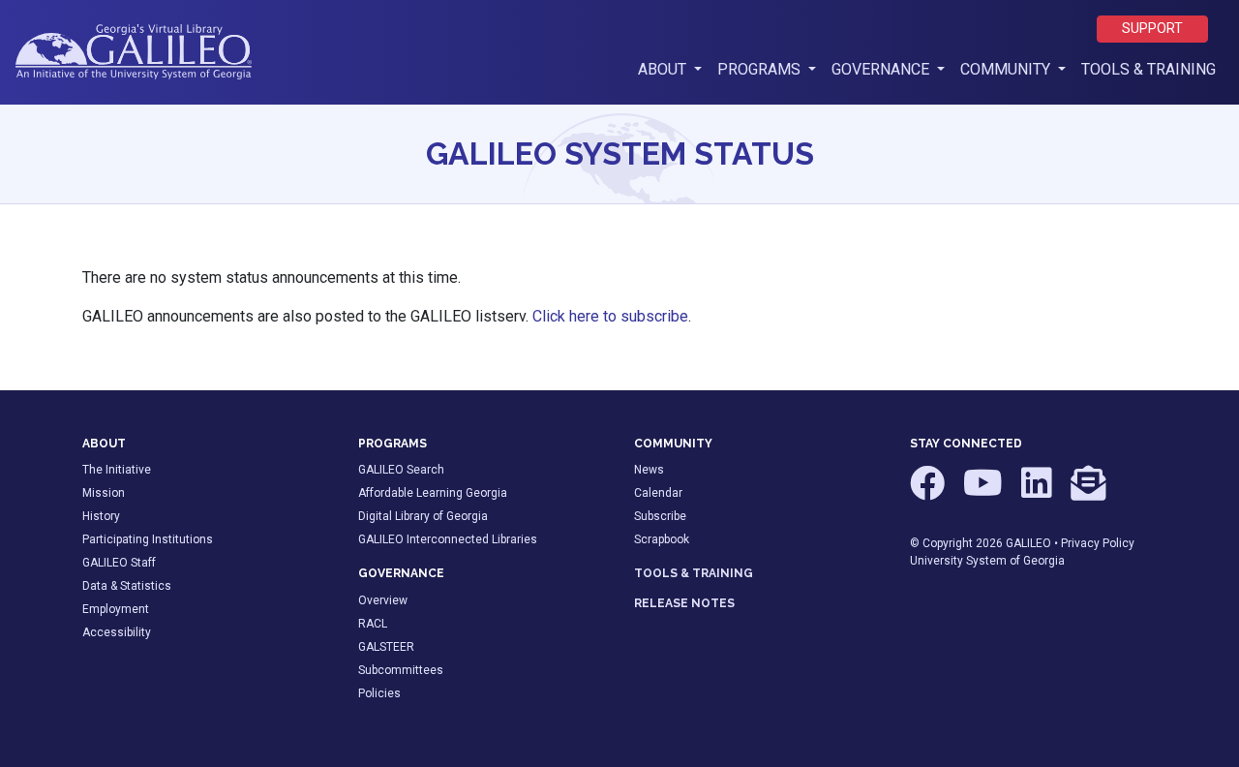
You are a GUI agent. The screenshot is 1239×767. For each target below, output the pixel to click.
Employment (115, 609)
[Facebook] (929, 492)
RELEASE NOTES (684, 603)
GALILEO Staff (119, 562)
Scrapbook (661, 539)
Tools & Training (1148, 69)
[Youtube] (984, 492)
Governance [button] (882, 69)
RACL (372, 623)
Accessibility (116, 632)
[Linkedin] (1038, 492)
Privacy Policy (1097, 543)
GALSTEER (386, 647)
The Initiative (116, 469)
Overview (383, 600)
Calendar (658, 493)
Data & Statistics (126, 586)
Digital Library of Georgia (423, 516)
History (101, 516)
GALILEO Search (401, 469)
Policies (379, 693)
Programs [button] (760, 69)
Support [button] (1152, 28)
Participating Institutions (147, 539)
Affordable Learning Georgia (432, 493)
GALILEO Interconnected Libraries (447, 539)
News (649, 469)
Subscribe (660, 516)
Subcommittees (400, 670)
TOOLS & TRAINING (693, 573)
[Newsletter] (1088, 492)
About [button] (674, 68)
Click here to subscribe (610, 316)
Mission (103, 493)
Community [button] (1007, 69)
